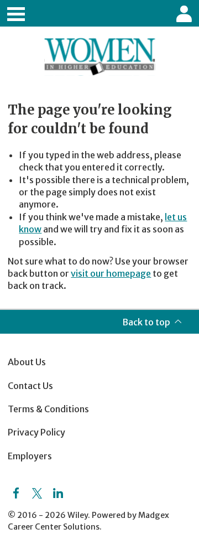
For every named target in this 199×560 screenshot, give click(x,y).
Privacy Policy (36, 432)
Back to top (146, 322)
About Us (27, 361)
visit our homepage (111, 273)
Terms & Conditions (48, 408)
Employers (30, 456)
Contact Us (30, 385)
